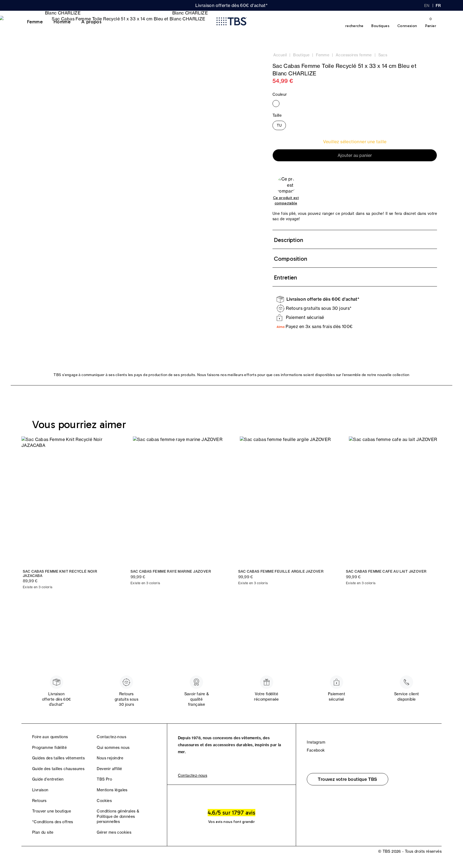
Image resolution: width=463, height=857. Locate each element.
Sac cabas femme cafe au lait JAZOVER (386, 571)
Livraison (40, 790)
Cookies (104, 800)
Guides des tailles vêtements (58, 758)
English (427, 6)
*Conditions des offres (52, 821)
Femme (35, 22)
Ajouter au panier (355, 155)
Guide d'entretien (48, 779)
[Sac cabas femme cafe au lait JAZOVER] (393, 500)
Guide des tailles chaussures (58, 768)
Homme (61, 22)
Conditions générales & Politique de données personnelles (118, 816)
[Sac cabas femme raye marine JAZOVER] (177, 500)
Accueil (280, 55)
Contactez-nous (111, 736)
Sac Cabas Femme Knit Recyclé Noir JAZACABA (60, 573)
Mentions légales (112, 790)
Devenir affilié (109, 768)
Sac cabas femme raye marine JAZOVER (170, 571)
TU (279, 125)
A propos (91, 22)
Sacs (382, 55)
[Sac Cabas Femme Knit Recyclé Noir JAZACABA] (69, 500)
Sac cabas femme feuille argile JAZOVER (280, 571)
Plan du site (43, 832)
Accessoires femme (354, 55)
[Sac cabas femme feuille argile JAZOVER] (285, 500)
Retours (39, 800)
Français (439, 6)
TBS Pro (104, 779)
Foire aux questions (50, 736)
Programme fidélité (49, 747)
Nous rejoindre (110, 758)
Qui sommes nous (113, 747)
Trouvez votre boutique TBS (347, 779)
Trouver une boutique (51, 811)
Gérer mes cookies (114, 832)
